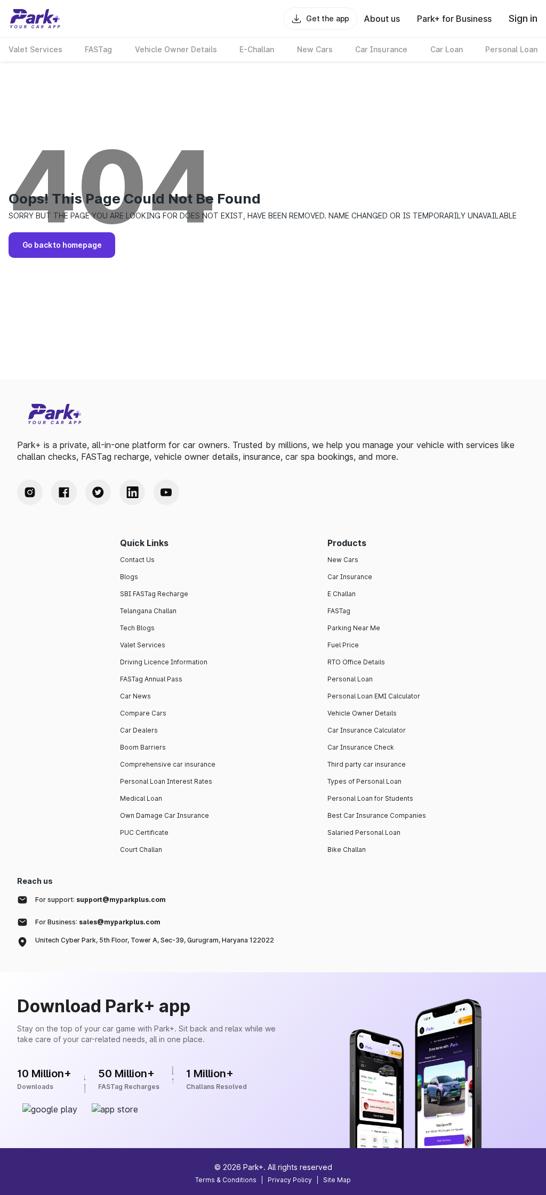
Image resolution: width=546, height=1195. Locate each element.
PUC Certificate (144, 832)
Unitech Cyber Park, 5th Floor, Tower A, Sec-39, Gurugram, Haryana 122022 (154, 940)
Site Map (337, 1180)
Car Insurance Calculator (366, 730)
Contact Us (137, 560)
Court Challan (141, 849)
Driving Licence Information (163, 662)
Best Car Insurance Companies (376, 815)
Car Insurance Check (360, 747)
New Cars (342, 560)
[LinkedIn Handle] (132, 492)
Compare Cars (143, 713)
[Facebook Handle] (64, 492)
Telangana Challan (148, 611)
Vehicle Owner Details (362, 713)
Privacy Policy (290, 1180)
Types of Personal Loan (364, 781)
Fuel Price (343, 645)
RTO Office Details (356, 662)
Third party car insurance (366, 764)
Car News (135, 696)
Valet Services (142, 645)
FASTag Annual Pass (151, 679)
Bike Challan (346, 849)
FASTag (338, 611)
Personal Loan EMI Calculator (373, 696)
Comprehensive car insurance (167, 764)
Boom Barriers (143, 747)
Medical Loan (141, 798)
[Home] (35, 18)
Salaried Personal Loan (363, 832)
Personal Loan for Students (370, 798)
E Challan (341, 594)
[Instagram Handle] (30, 492)
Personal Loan (350, 679)
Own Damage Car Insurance (164, 815)
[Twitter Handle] (98, 492)
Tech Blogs (137, 628)
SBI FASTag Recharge (154, 594)
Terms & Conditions (225, 1180)
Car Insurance (349, 577)
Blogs (129, 577)
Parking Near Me (353, 628)
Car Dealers (139, 730)
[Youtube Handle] (166, 492)
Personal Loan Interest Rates (166, 781)
